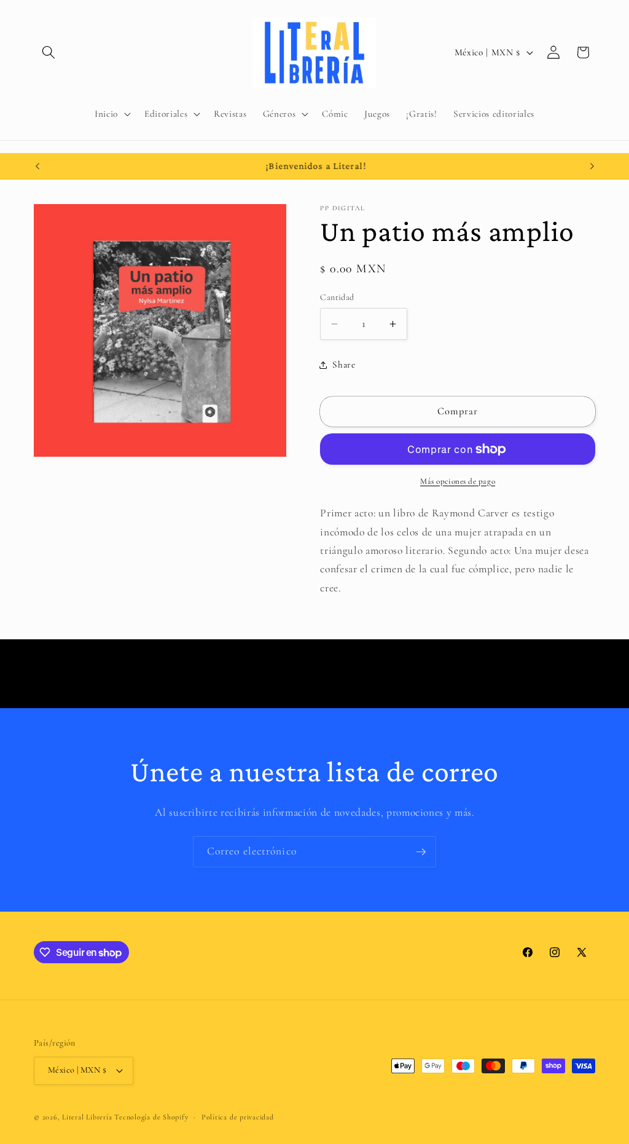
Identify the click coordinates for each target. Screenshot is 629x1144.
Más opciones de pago (457, 481)
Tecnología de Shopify (151, 1117)
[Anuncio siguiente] (592, 166)
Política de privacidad (237, 1117)
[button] (48, 52)
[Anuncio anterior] (37, 166)
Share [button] (343, 364)
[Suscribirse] (421, 852)
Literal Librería (87, 1117)
